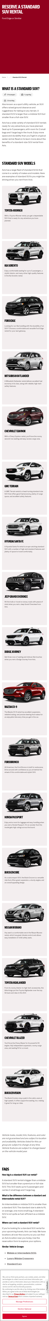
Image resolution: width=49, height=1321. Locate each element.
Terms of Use (13, 1296)
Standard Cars (14, 1264)
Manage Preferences (24, 1302)
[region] (24, 1295)
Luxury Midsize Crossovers (20, 1258)
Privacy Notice (19, 1294)
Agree (24, 1316)
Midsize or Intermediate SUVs (21, 1253)
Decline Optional (24, 1309)
